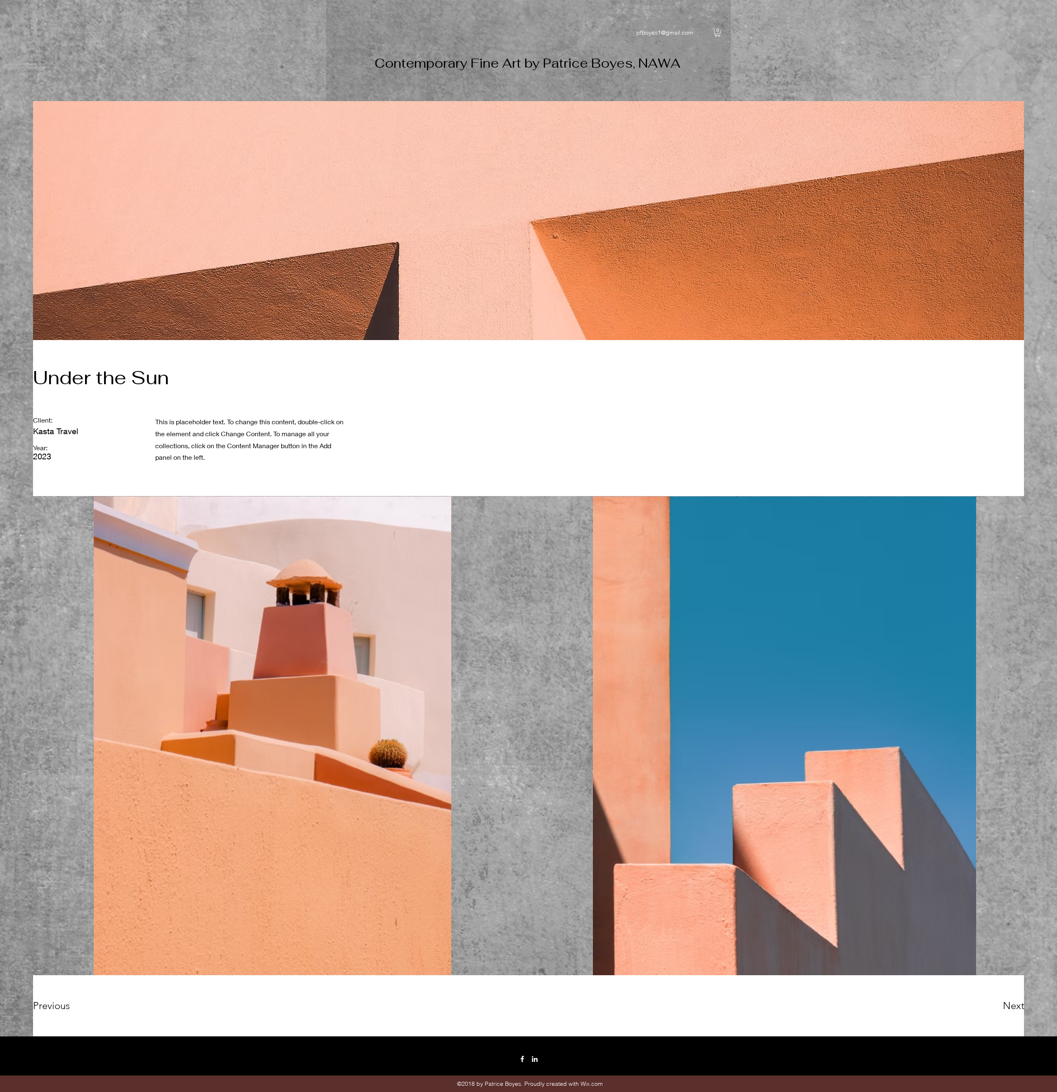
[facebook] (522, 1059)
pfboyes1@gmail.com (664, 32)
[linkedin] (535, 1059)
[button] (718, 32)
